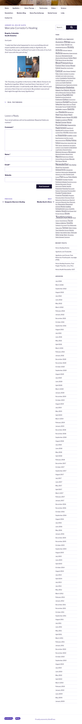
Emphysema (59, 99)
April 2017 (59, 489)
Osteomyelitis (64, 172)
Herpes (68, 117)
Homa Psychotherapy (37, 13)
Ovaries (57, 177)
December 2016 (61, 504)
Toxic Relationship (71, 225)
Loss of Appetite (65, 147)
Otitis (64, 174)
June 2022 (59, 300)
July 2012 (59, 586)
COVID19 (58, 80)
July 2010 (59, 668)
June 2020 (59, 381)
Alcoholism (60, 42)
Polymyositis (71, 188)
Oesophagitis (66, 167)
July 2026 (59, 281)
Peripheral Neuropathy (61, 184)
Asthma (59, 53)
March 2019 (59, 419)
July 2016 (59, 523)
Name (7, 154)
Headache (63, 112)
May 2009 (59, 697)
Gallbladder (59, 109)
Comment (9, 127)
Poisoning (65, 188)
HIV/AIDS (74, 117)
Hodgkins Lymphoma (61, 120)
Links (62, 13)
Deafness (68, 82)
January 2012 (60, 601)
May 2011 (59, 631)
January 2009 (60, 701)
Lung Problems (59, 149)
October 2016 (60, 511)
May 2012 (59, 590)
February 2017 (60, 497)
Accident (59, 39)
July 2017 (59, 478)
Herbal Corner (52, 13)
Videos (53, 8)
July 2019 (59, 407)
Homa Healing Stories (62, 248)
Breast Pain (63, 68)
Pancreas (66, 177)
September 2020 (61, 370)
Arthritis (59, 50)
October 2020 (60, 367)
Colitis (64, 76)
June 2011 (59, 627)
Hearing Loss (70, 112)
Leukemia (58, 147)
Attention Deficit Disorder (62, 58)
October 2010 (60, 656)
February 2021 (60, 352)
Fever (74, 104)
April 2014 (59, 578)
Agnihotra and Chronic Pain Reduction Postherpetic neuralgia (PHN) (66, 257)
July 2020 (59, 378)
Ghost (57, 112)
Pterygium (71, 195)
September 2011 (61, 616)
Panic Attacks (72, 177)
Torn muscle (64, 225)
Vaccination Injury (65, 232)
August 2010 (60, 664)
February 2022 (60, 311)
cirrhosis (58, 76)
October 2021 (60, 322)
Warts (65, 235)
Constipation (63, 78)
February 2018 (60, 459)
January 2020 (60, 393)
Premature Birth (72, 191)
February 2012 (60, 597)
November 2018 (61, 433)
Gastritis (70, 109)
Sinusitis (64, 211)
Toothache (58, 225)
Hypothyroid (59, 130)
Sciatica (67, 209)
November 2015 (61, 541)
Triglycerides (59, 228)
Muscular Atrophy (64, 159)
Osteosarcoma (59, 174)
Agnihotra (15, 8)
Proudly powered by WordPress (45, 719)
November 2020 (61, 363)
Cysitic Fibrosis (69, 80)
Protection (59, 195)
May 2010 (59, 675)
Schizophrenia (60, 209)
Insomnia (62, 135)
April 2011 (59, 634)
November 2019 (61, 396)
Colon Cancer (70, 76)
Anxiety (70, 47)
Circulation (71, 73)
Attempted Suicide (67, 55)
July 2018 (59, 445)
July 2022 (59, 296)
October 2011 (60, 612)
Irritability (69, 135)
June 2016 (59, 526)
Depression (61, 87)
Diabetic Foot (60, 90)
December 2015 (61, 538)
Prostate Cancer (66, 193)
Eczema (58, 97)
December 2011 (61, 604)
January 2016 (60, 534)
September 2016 (61, 515)
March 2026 (60, 285)
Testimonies (43, 8)
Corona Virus (71, 78)
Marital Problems (67, 149)
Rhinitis (63, 206)
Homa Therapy (29, 8)
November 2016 (61, 508)
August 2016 (60, 519)
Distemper (68, 92)
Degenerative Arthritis (71, 85)
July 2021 (59, 333)
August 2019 (60, 404)
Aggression (70, 39)
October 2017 (60, 467)
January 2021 (60, 355)
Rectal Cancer (65, 200)
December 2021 (61, 318)
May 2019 (59, 411)
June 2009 (59, 694)
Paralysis (59, 179)
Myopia (60, 161)
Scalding (68, 206)
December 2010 (61, 649)
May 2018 (59, 452)
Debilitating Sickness (61, 85)
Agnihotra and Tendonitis (63, 251)
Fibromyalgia (59, 106)
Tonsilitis (69, 223)
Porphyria (58, 191)
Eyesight (66, 102)
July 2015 (59, 556)
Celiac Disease (66, 71)
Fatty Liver (69, 104)
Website (8, 175)
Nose (61, 167)
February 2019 (60, 422)
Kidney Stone (64, 143)
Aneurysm (58, 44)
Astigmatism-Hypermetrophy (70, 53)
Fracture (64, 106)
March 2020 (60, 389)
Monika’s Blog (21, 13)
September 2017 (61, 471)
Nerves (64, 161)
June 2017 (59, 482)
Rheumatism (61, 204)
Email (7, 165)
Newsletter (62, 164)
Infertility (66, 132)
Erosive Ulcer (72, 99)
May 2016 (59, 530)
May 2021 (59, 340)
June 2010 (59, 671)
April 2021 (59, 344)
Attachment (58, 55)
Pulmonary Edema (60, 197)
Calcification (70, 68)
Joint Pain (66, 138)
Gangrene (64, 109)
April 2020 (59, 385)
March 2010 (60, 683)
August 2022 (60, 292)
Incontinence (66, 130)
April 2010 (59, 679)
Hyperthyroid (70, 128)
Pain (9, 102)
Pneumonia (59, 188)
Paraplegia (65, 179)
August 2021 (60, 329)
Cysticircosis (59, 82)
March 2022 (59, 307)
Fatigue (64, 104)
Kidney (68, 140)
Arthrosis (65, 50)
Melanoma (59, 152)
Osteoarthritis (61, 170)
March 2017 (59, 493)
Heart (58, 115)
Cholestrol (66, 73)
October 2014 (60, 567)
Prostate (58, 193)
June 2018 (59, 448)
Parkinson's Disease (61, 182)
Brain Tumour (66, 65)
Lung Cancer (73, 147)
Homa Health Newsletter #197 (65, 269)
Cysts (64, 82)
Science (63, 8)
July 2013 (59, 582)
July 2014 (59, 575)
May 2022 (59, 303)
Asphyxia (70, 50)
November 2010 (61, 653)
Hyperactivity (72, 125)
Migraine (59, 157)
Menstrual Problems (60, 154)
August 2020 (60, 374)
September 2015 (61, 549)
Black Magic (70, 60)
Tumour (65, 228)
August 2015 (60, 552)
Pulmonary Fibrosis (69, 197)
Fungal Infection (71, 106)
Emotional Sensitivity (66, 97)
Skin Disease (70, 211)
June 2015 (59, 560)
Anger (62, 44)
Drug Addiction (67, 95)
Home (7, 8)
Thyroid (70, 220)
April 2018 (59, 456)
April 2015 (59, 564)
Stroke (67, 213)
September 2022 (61, 288)
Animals (67, 44)
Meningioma (65, 152)
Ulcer (70, 228)
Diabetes (70, 87)
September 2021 (61, 326)
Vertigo (61, 235)
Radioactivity (59, 200)
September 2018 (61, 437)
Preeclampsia (63, 191)
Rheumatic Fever (65, 202)
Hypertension (61, 128)
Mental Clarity (69, 154)
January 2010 (60, 690)
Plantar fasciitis (66, 186)
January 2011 (60, 645)
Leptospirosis (66, 145)
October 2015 (60, 545)
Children (61, 73)
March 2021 (59, 348)
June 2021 (59, 337)
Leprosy (60, 145)
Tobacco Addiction (61, 223)
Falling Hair (59, 104)
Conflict (58, 78)
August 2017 (60, 474)
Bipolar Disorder (63, 60)
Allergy (67, 42)
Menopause (72, 152)
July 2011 (58, 623)
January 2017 (60, 500)
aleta (23, 25)
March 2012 (59, 593)
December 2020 (61, 359)
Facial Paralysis (73, 102)
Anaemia (73, 42)
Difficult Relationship (61, 92)
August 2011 (60, 619)
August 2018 (60, 441)
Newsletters (9, 13)
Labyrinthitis (71, 143)
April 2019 (59, 415)
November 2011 (61, 608)
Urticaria (66, 230)
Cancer (59, 71)
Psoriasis (65, 195)
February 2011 (60, 642)
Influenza (71, 132)
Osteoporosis (72, 172)
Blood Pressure (62, 63)
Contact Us (8, 18)
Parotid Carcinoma (71, 182)
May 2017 (59, 485)
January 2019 (60, 426)
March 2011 (59, 638)
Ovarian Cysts (70, 174)
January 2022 (60, 314)
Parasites (70, 179)
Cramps (62, 80)
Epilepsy (65, 99)
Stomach (62, 213)
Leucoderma (72, 145)
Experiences (59, 102)
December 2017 (61, 463)
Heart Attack (64, 114)
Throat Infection (63, 220)
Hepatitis (64, 117)
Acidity (64, 39)
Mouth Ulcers (65, 156)
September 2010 (61, 660)
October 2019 (60, 400)
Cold (62, 76)
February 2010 (60, 686)
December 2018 (61, 430)
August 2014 (60, 571)
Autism (70, 58)
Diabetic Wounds (69, 90)
